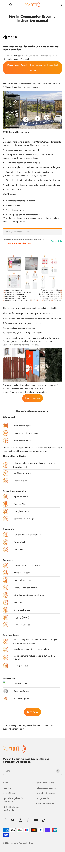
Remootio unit (14, 205)
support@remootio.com (13, 392)
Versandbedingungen (45, 793)
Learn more (32, 398)
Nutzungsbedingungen (46, 787)
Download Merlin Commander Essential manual (32, 67)
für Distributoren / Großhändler (11, 808)
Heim (5, 782)
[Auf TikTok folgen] (44, 820)
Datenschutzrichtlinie (45, 782)
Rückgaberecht (42, 798)
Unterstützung (9, 793)
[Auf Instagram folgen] (20, 820)
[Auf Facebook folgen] (5, 820)
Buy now (32, 712)
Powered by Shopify (27, 843)
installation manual (45, 385)
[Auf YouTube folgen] (36, 820)
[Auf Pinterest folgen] (28, 820)
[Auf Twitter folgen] (13, 820)
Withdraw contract (45, 803)
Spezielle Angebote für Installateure (13, 800)
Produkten (7, 787)
